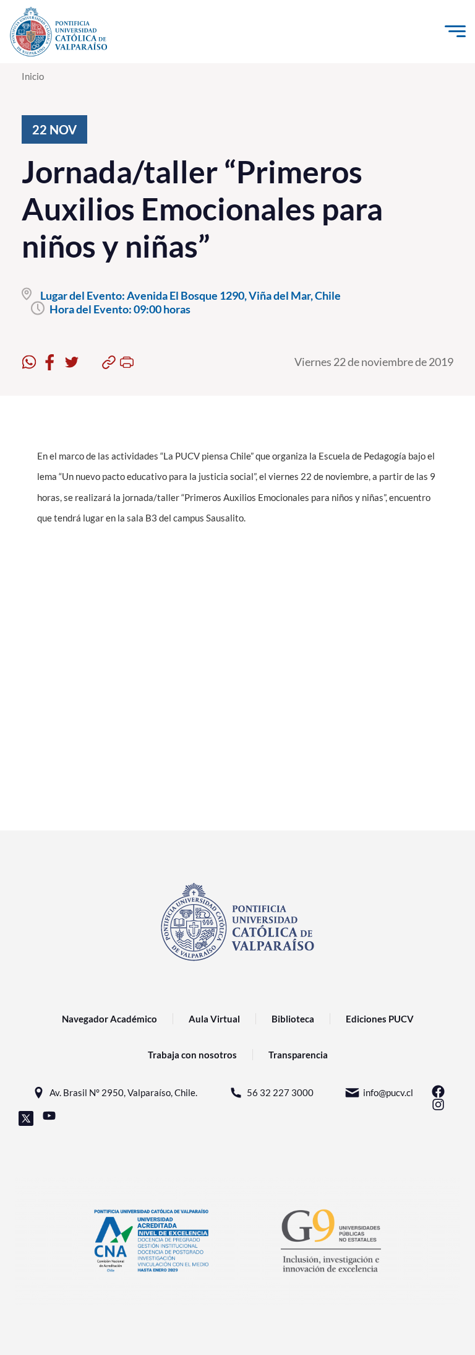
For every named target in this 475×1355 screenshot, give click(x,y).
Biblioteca (293, 1018)
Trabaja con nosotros (192, 1054)
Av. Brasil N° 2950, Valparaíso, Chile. (123, 1092)
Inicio (33, 76)
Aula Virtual (214, 1018)
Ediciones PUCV (380, 1018)
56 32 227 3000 (280, 1092)
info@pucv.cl (388, 1092)
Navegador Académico (109, 1018)
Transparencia (298, 1054)
